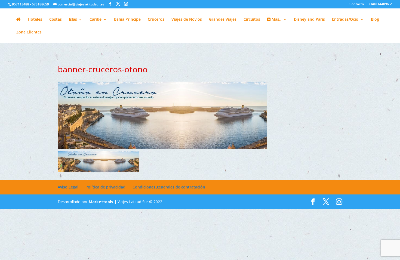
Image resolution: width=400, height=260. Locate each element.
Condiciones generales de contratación (169, 187)
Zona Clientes (29, 32)
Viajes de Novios (186, 19)
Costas (55, 19)
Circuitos (252, 19)
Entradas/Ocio (345, 19)
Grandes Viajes (222, 19)
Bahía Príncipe (127, 19)
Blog (375, 19)
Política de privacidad (105, 187)
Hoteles (35, 19)
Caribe (95, 19)
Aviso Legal (68, 187)
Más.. (275, 19)
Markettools (101, 201)
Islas (73, 19)
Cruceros (156, 19)
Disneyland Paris (309, 19)
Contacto (356, 4)
